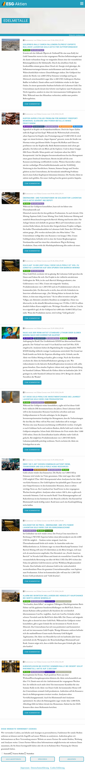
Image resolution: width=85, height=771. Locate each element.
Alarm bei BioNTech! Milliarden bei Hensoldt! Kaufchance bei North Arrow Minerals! (53, 596)
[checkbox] (2, 753)
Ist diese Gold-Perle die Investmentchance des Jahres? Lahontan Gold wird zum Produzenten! (51, 398)
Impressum (25, 767)
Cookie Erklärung (57, 767)
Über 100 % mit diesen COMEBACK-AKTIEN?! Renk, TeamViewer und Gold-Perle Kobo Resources (47, 465)
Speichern (42, 759)
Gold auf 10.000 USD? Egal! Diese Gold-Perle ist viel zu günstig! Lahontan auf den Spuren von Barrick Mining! (51, 266)
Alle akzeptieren (13, 759)
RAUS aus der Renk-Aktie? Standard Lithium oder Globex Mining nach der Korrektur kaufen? (52, 333)
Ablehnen (71, 759)
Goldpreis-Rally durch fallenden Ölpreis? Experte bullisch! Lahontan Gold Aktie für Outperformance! (50, 45)
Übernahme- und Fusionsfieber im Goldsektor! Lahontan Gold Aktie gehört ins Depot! (52, 199)
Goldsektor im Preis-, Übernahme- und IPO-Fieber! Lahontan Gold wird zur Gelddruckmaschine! (48, 526)
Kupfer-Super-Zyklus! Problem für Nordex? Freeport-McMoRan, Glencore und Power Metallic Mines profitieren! (50, 121)
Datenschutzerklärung (40, 767)
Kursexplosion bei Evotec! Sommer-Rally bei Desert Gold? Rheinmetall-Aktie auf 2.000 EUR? (53, 667)
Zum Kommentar (32, 104)
